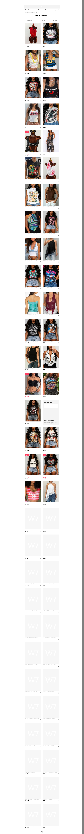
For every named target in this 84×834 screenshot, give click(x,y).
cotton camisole (46, 407)
